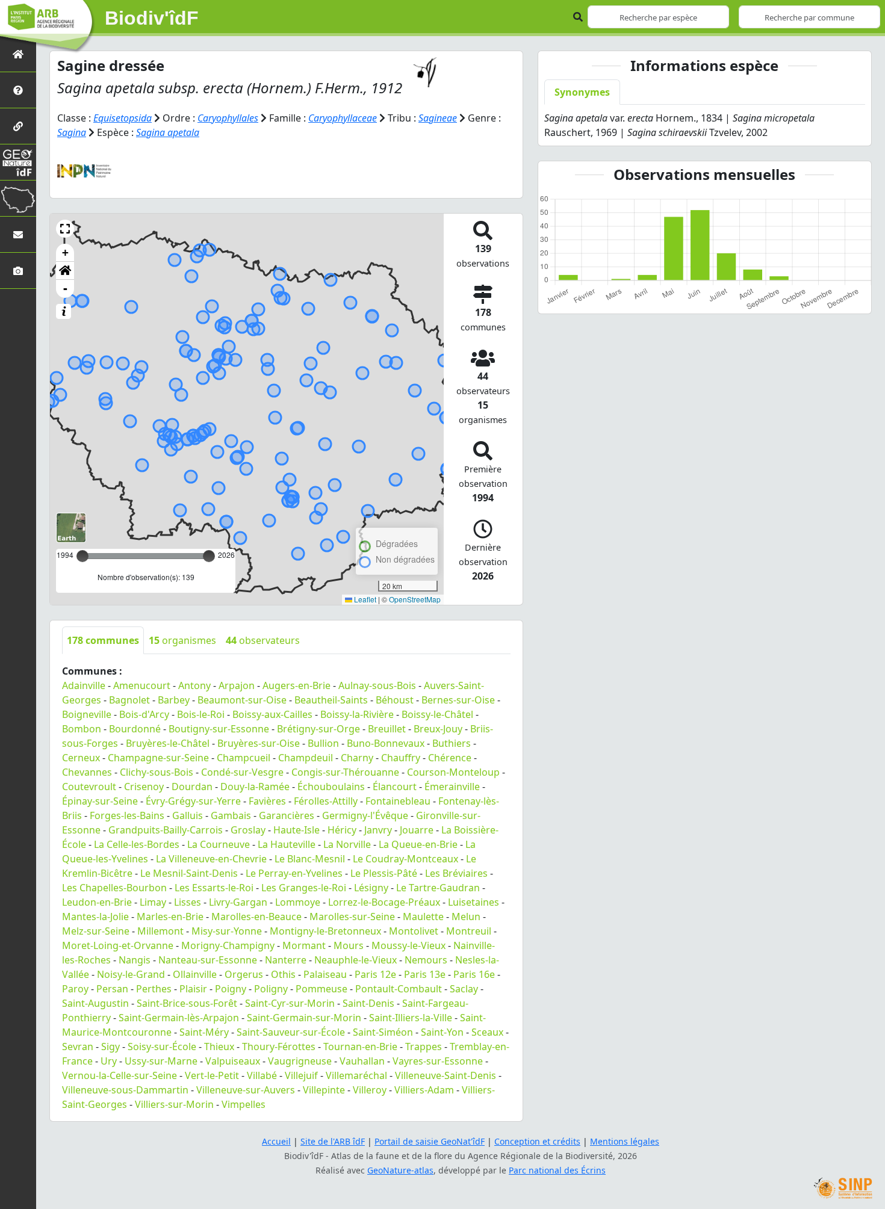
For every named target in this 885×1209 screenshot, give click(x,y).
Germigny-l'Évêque (365, 815)
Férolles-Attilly (326, 801)
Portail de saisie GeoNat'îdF (429, 1141)
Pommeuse (321, 988)
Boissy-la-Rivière (357, 714)
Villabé (262, 1075)
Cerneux (81, 757)
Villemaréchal (356, 1075)
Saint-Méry (204, 1032)
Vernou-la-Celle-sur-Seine (119, 1075)
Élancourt (395, 786)
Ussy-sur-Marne (161, 1061)
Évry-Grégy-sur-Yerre (193, 801)
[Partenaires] (18, 126)
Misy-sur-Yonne (226, 931)
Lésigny (371, 887)
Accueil (276, 1141)
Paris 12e (375, 974)
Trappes (423, 1046)
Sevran (77, 1046)
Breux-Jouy (438, 728)
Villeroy (370, 1089)
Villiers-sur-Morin (174, 1104)
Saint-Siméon (383, 1032)
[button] (65, 229)
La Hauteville (286, 844)
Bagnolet (129, 700)
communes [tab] (103, 640)
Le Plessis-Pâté (383, 873)
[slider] (209, 556)
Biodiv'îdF (152, 18)
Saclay (464, 988)
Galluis (187, 815)
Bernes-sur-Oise (458, 700)
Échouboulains (331, 786)
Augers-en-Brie (296, 685)
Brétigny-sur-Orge (318, 728)
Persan (112, 988)
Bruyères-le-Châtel (168, 743)
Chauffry (400, 757)
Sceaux (487, 1032)
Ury (109, 1061)
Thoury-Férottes (278, 1046)
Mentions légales (624, 1141)
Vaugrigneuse (300, 1061)
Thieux (219, 1046)
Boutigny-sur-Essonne (219, 728)
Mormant (304, 945)
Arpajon (237, 685)
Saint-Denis (368, 1003)
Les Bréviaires (456, 873)
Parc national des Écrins (557, 1170)
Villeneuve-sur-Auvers (245, 1089)
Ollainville (195, 974)
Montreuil (468, 931)
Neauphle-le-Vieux (355, 959)
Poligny (271, 988)
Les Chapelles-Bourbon (114, 887)
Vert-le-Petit (212, 1075)
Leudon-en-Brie (97, 902)
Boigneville (86, 714)
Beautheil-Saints (331, 700)
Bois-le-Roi (201, 714)
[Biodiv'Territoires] (18, 198)
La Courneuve (218, 844)
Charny (357, 757)
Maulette (423, 916)
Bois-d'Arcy (144, 714)
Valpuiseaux (232, 1061)
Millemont (160, 931)
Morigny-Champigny (228, 945)
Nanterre (285, 959)
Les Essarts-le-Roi (214, 887)
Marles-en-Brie (170, 916)
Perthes (154, 988)
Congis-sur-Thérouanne (345, 772)
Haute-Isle (296, 829)
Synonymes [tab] (582, 92)
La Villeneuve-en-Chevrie (211, 858)
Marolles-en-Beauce (256, 916)
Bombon (81, 728)
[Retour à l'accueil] (18, 54)
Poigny (230, 988)
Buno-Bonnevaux (385, 743)
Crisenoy (144, 786)
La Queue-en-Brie (418, 844)
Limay (153, 902)
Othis (283, 974)
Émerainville (452, 786)
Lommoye (297, 902)
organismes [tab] (182, 640)
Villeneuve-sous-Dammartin (125, 1089)
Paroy (75, 988)
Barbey (174, 700)
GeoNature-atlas (400, 1170)
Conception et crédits (537, 1141)
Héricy (342, 829)
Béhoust (395, 700)
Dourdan (192, 786)
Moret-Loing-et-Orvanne (117, 945)
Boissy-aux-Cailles (272, 714)
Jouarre (416, 829)
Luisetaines (473, 902)
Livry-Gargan (238, 902)
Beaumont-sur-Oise (242, 700)
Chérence (449, 757)
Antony (194, 685)
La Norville (347, 844)
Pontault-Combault (398, 988)
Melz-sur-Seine (95, 931)
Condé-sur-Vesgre (242, 772)
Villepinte (324, 1089)
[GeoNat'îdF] (18, 162)
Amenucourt (141, 685)
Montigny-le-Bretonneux (325, 931)
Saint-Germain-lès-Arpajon (179, 1017)
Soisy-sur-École (162, 1046)
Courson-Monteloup (453, 772)
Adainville (83, 685)
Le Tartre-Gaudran (438, 887)
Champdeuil (305, 757)
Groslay (248, 829)
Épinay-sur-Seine (100, 801)
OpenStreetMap (415, 599)
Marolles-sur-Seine (352, 916)
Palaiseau (325, 974)
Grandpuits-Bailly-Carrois (165, 829)
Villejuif (301, 1075)
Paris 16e (474, 974)
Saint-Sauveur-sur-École (291, 1032)
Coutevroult (89, 786)
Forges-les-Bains (127, 815)
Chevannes (87, 772)
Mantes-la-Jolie (95, 916)
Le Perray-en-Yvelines (294, 873)
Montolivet (413, 931)
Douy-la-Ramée (255, 786)
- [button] (65, 288)
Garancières (286, 815)
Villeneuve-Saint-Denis (445, 1075)
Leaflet (364, 599)
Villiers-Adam (424, 1089)
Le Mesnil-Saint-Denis (189, 873)
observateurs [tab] (263, 640)
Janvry (378, 829)
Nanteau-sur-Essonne (207, 959)
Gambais (231, 815)
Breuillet (387, 728)
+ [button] (65, 252)
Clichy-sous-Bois (156, 772)
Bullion (323, 743)
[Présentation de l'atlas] (18, 90)
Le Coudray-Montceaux (405, 858)
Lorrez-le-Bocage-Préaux (384, 902)
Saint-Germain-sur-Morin (304, 1017)
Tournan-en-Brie (360, 1046)
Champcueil (243, 757)
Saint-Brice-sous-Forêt (187, 1003)
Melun (466, 916)
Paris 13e (425, 974)
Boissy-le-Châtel (437, 714)
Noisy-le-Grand (131, 974)
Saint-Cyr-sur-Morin (290, 1003)
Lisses (187, 902)
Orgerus (244, 974)
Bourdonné (135, 728)
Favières (267, 801)
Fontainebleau (397, 801)
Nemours (426, 959)
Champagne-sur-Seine (158, 757)
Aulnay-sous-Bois (377, 685)
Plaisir (193, 988)
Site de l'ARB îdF (332, 1141)
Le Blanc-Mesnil (310, 858)
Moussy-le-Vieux (408, 945)
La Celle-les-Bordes (136, 844)
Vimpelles (244, 1104)
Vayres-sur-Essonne (438, 1061)
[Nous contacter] (18, 234)
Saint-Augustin (95, 1003)
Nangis (135, 959)
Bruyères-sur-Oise (258, 743)
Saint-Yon (442, 1032)
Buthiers (451, 743)
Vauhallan (362, 1061)
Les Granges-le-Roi (303, 887)
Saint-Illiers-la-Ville (410, 1017)
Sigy (110, 1046)
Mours (349, 945)
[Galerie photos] (18, 270)
